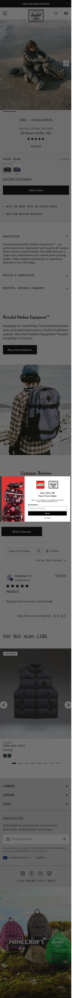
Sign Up (46, 513)
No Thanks (46, 518)
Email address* (32, 505)
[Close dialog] (66, 478)
